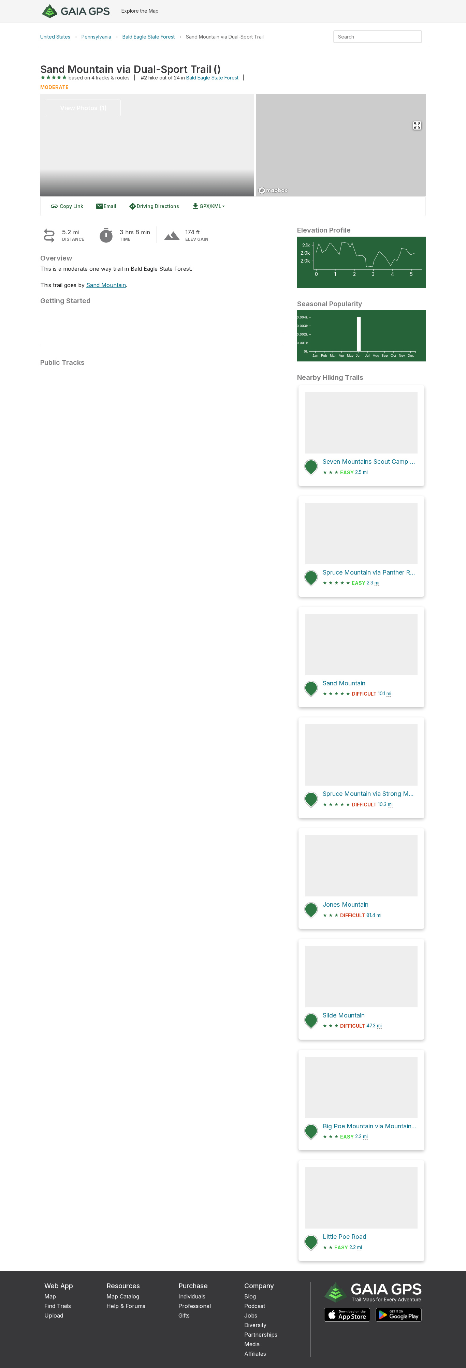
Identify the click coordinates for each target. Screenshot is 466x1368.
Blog (250, 1296)
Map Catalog (122, 1296)
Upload (53, 1315)
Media (252, 1344)
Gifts (184, 1315)
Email (106, 206)
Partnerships (260, 1334)
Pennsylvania (96, 37)
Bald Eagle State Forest (148, 37)
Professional (194, 1306)
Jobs (250, 1315)
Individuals (191, 1296)
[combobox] (372, 36)
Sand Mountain (106, 285)
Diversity (255, 1325)
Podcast (254, 1306)
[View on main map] (417, 125)
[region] (341, 145)
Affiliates (255, 1353)
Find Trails (57, 1306)
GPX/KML (206, 206)
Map (50, 1296)
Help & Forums (125, 1306)
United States (55, 37)
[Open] (419, 37)
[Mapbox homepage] (273, 190)
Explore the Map (140, 11)
